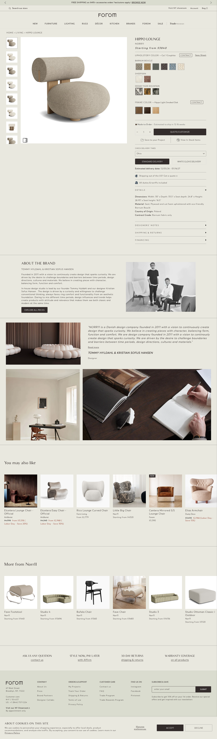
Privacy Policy (12, 733)
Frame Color (156, 102)
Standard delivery (152, 162)
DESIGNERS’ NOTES (147, 225)
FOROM (146, 24)
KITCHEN (114, 24)
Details (140, 190)
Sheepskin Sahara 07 (147, 79)
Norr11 (139, 44)
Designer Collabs (45, 700)
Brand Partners (45, 696)
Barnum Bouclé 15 (172, 66)
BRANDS (130, 24)
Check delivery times (145, 148)
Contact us (105, 687)
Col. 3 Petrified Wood (155, 91)
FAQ (102, 691)
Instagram (136, 687)
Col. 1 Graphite (139, 91)
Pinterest (135, 696)
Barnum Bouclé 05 (147, 66)
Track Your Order (77, 691)
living (20, 33)
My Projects (74, 687)
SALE (160, 24)
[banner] (108, 2)
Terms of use (74, 700)
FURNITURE (51, 24)
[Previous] (7, 2)
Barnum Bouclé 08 (155, 66)
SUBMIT (203, 689)
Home (9, 33)
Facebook (136, 691)
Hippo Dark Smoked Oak (147, 110)
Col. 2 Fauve (147, 91)
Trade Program (107, 696)
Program (177, 23)
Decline (198, 728)
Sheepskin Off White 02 (139, 79)
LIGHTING (69, 24)
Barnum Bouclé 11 (164, 66)
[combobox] (22, 8)
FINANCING (142, 240)
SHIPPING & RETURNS (148, 233)
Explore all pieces (34, 310)
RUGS (85, 24)
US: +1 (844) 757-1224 (16, 702)
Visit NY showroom (177, 8)
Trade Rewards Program (112, 700)
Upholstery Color (155, 55)
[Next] (210, 2)
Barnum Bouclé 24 (181, 66)
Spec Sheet (200, 55)
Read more (93, 347)
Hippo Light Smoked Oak (139, 110)
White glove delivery (189, 162)
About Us (42, 687)
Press (40, 691)
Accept (170, 728)
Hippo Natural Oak (155, 110)
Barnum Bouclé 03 (139, 66)
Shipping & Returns (78, 696)
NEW (35, 24)
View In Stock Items (190, 140)
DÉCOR (99, 24)
